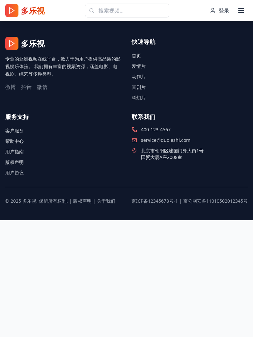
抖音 (26, 87)
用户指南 (14, 151)
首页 (136, 55)
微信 (42, 87)
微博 (10, 87)
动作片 (139, 76)
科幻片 (139, 97)
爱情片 (139, 66)
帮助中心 (14, 141)
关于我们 (106, 201)
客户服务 (14, 130)
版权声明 (14, 162)
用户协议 (14, 172)
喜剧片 (139, 87)
